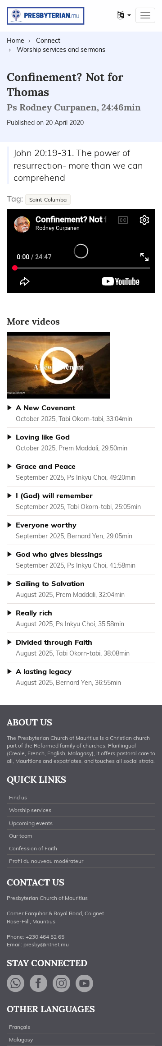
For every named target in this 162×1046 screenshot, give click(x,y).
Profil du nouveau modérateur (46, 861)
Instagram (62, 983)
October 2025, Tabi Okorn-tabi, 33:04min (74, 413)
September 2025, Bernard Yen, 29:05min (74, 530)
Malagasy (21, 1039)
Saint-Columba (48, 199)
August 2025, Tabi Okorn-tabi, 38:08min (73, 647)
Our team (20, 835)
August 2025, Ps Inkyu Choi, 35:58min (70, 618)
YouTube (85, 983)
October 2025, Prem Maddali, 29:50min (71, 442)
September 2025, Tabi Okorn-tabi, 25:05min (78, 501)
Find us (18, 797)
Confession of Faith (33, 848)
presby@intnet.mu (46, 944)
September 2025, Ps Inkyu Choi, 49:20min (75, 472)
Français (19, 1026)
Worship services (30, 810)
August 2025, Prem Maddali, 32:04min (70, 589)
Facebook (39, 983)
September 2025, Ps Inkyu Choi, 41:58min (75, 559)
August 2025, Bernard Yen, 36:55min (68, 677)
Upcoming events (31, 823)
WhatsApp (16, 983)
